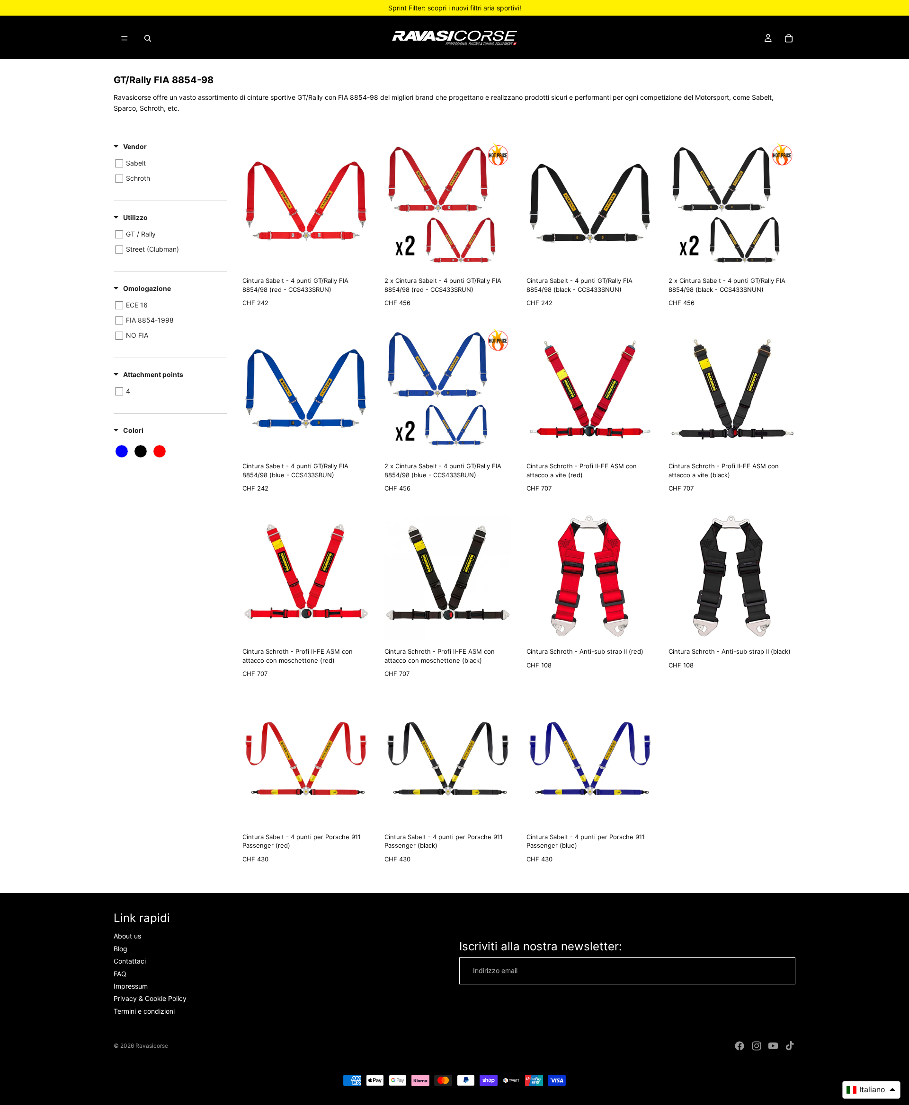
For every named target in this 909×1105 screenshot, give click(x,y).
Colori (133, 430)
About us (127, 936)
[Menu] (124, 38)
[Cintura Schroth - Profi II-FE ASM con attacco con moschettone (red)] (305, 576)
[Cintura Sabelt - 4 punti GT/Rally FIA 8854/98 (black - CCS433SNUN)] (589, 205)
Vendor (135, 146)
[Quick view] (359, 259)
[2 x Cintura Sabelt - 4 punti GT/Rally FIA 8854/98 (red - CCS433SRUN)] (447, 205)
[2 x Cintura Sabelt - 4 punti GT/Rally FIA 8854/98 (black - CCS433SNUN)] (731, 205)
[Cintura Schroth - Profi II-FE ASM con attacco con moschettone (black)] (447, 576)
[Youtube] (773, 1046)
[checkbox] (169, 163)
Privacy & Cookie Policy (150, 998)
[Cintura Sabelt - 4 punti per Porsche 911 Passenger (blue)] (589, 761)
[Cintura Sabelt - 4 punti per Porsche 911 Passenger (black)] (447, 761)
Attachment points (153, 374)
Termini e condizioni (144, 1011)
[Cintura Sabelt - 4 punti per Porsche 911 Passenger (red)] (305, 761)
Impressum (131, 986)
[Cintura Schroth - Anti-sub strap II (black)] (731, 576)
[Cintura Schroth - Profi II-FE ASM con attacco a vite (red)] (589, 390)
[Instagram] (756, 1046)
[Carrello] (788, 38)
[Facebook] (739, 1046)
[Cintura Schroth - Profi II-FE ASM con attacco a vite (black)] (731, 390)
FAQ (120, 973)
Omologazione (147, 288)
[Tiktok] (789, 1046)
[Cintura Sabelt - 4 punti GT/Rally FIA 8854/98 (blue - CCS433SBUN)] (305, 390)
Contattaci (130, 961)
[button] (871, 1090)
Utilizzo (135, 217)
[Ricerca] (147, 38)
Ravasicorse (151, 1045)
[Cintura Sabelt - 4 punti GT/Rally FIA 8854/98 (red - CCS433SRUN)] (305, 205)
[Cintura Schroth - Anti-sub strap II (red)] (589, 576)
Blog (120, 949)
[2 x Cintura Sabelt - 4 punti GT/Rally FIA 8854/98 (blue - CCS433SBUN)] (447, 390)
